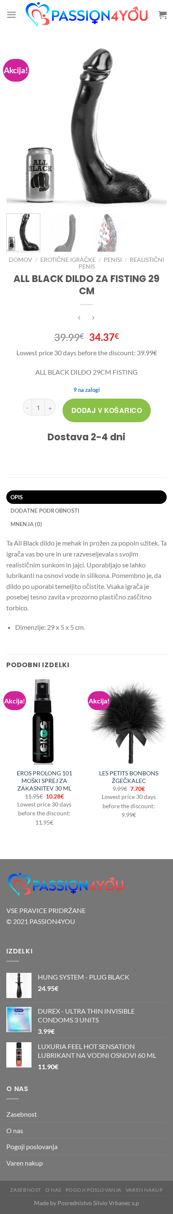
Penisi (113, 259)
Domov (20, 259)
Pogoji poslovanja (32, 1146)
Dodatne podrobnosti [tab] (45, 510)
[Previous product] (93, 318)
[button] (11, 14)
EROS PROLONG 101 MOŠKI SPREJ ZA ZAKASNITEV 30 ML (44, 780)
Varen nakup (24, 1163)
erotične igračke (68, 259)
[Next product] (79, 318)
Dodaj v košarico (106, 410)
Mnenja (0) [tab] (26, 524)
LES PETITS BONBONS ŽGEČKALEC (128, 777)
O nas (14, 1130)
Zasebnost (21, 1114)
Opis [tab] (16, 497)
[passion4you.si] (87, 14)
